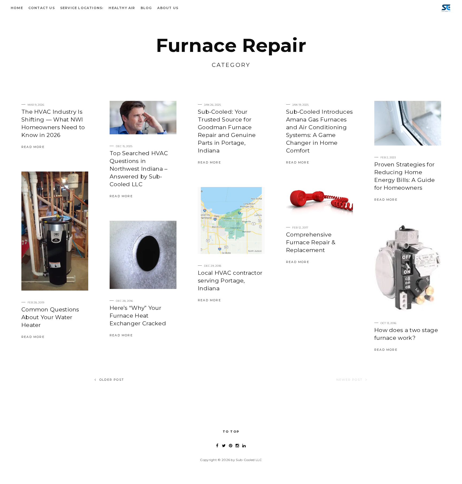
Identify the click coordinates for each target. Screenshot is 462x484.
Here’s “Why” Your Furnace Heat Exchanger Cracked (138, 315)
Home (17, 8)
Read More (33, 147)
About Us (167, 8)
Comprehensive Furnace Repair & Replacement (311, 242)
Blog (146, 8)
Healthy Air (122, 8)
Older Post (111, 380)
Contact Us (41, 8)
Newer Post (349, 380)
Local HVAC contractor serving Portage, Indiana (230, 280)
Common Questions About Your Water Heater (50, 317)
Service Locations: (81, 8)
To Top (231, 431)
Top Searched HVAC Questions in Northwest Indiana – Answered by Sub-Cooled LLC (139, 169)
